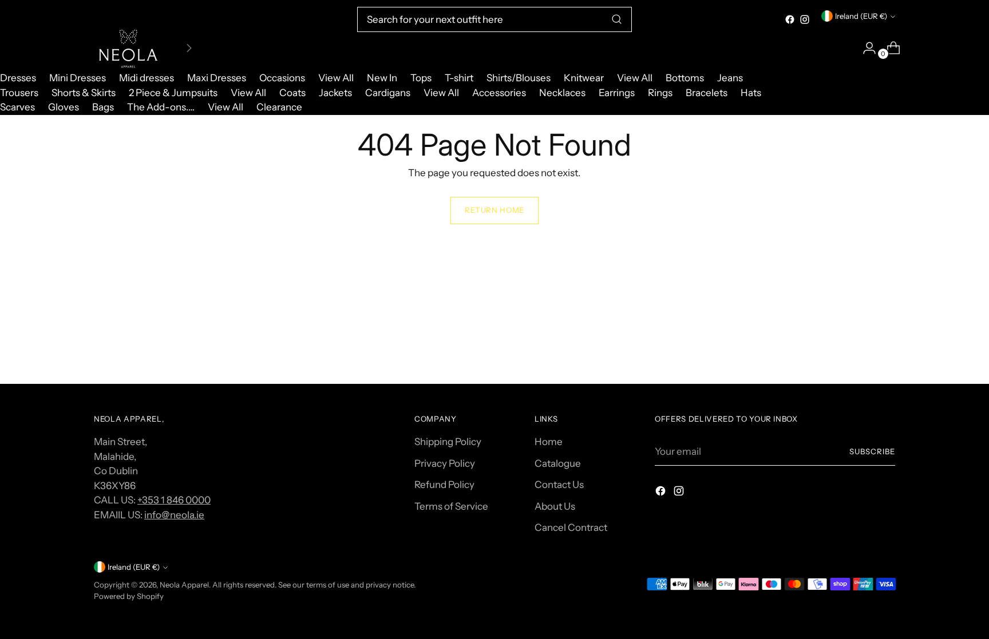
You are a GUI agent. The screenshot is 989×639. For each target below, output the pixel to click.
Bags (103, 107)
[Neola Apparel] (128, 48)
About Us (555, 506)
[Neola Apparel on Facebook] (790, 19)
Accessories (499, 92)
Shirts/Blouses (518, 78)
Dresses (18, 78)
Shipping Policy (447, 441)
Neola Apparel (184, 584)
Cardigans (387, 92)
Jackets (335, 92)
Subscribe (872, 451)
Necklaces (562, 92)
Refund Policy (444, 484)
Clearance (279, 107)
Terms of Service (451, 506)
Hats (751, 92)
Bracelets (706, 92)
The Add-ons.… (161, 107)
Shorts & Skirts (84, 92)
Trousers (19, 92)
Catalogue (558, 463)
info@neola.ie (174, 515)
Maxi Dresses (216, 78)
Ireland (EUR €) (861, 16)
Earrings (617, 92)
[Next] (188, 48)
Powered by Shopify (129, 596)
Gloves (63, 107)
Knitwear (584, 78)
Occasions (282, 78)
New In (382, 78)
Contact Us (559, 484)
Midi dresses (146, 78)
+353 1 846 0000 (174, 500)
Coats (292, 92)
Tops (421, 78)
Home (549, 441)
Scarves (17, 107)
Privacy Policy (444, 463)
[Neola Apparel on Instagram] (805, 19)
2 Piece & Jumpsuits (173, 92)
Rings (660, 92)
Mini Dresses (77, 78)
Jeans (730, 78)
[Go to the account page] (864, 48)
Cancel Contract (571, 527)
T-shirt (459, 78)
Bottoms (685, 78)
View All (336, 78)
